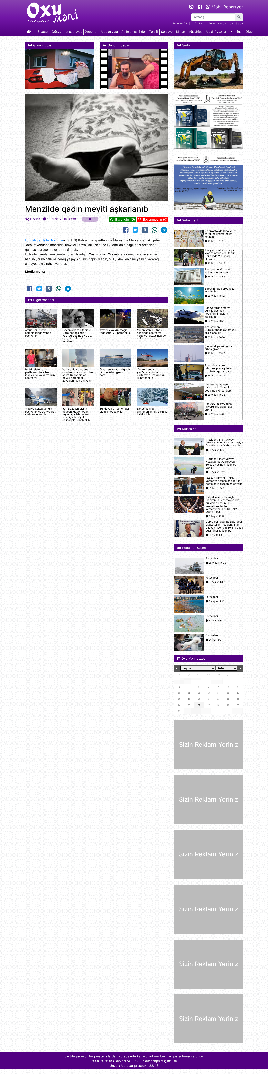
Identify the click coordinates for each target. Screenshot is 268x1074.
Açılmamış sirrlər (133, 31)
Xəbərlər (91, 31)
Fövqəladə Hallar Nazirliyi (44, 240)
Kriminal (236, 31)
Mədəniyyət (109, 31)
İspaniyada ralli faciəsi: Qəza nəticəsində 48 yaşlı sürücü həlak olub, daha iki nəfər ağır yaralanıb (77, 335)
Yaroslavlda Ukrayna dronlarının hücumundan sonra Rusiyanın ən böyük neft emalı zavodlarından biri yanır (77, 375)
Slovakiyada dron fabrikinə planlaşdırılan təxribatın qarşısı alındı (218, 368)
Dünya (56, 31)
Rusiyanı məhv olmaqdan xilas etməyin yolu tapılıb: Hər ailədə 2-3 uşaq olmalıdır (220, 255)
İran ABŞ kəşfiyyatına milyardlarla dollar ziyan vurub (219, 406)
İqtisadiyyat (73, 31)
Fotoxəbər (212, 558)
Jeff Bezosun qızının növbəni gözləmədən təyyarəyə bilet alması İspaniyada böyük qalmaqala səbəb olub (76, 414)
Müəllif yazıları (216, 31)
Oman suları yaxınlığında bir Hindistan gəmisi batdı (115, 372)
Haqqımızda (225, 23)
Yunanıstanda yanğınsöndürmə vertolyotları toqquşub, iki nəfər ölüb (151, 373)
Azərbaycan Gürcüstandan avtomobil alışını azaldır (220, 330)
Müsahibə (195, 31)
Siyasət (43, 31)
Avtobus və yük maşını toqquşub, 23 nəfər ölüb (115, 331)
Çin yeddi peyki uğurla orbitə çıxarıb (218, 348)
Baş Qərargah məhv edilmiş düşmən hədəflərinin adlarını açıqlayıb (217, 312)
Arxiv (211, 23)
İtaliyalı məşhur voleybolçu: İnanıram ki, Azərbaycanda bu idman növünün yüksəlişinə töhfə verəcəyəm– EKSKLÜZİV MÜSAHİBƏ (223, 505)
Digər (250, 31)
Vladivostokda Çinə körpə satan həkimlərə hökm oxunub (221, 234)
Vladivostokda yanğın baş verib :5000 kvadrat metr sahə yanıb (40, 411)
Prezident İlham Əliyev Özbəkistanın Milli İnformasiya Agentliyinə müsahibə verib (224, 442)
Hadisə (35, 219)
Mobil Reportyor (227, 7)
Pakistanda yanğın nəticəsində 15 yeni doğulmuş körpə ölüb (218, 387)
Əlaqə (239, 23)
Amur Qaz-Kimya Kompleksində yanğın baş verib (38, 332)
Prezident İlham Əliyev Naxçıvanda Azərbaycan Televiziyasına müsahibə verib (221, 463)
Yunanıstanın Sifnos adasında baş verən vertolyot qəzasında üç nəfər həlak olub (151, 334)
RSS (136, 1061)
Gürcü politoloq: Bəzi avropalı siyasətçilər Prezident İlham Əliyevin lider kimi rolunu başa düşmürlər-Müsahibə (224, 526)
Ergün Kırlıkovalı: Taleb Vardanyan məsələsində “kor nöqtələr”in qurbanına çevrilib (224, 481)
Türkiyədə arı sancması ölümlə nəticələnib (114, 410)
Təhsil (153, 31)
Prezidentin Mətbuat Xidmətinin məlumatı (217, 271)
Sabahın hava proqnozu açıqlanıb (219, 290)
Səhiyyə (167, 31)
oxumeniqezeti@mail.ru (159, 1061)
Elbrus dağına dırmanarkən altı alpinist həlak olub (152, 411)
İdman (180, 31)
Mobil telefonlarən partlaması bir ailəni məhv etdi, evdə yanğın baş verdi (40, 373)
